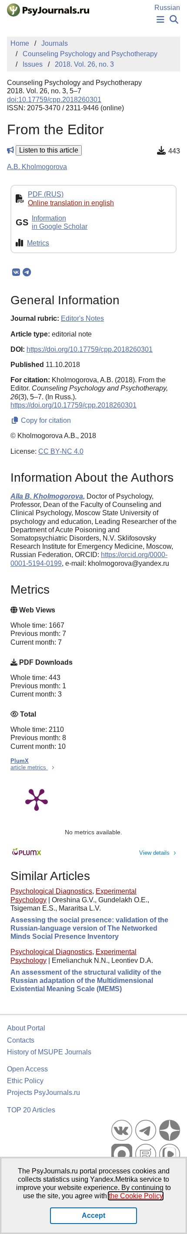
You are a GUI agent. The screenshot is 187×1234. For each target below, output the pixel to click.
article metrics (29, 767)
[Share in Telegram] (26, 272)
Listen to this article (48, 150)
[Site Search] (174, 20)
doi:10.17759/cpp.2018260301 (54, 99)
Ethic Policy (25, 1080)
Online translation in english (71, 203)
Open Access (27, 1069)
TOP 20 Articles (31, 1110)
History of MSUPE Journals (49, 1052)
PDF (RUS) (45, 194)
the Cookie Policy (136, 1196)
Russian (167, 7)
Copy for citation (45, 420)
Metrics (38, 243)
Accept (93, 1215)
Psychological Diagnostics (51, 891)
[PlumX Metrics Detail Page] (36, 799)
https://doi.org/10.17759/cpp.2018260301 (90, 349)
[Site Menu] (160, 20)
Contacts (20, 1040)
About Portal (26, 1028)
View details (154, 853)
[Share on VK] (15, 272)
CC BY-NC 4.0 (60, 451)
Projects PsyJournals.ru (43, 1092)
